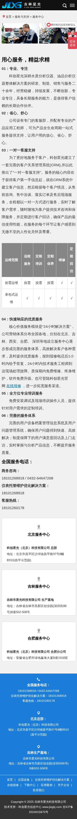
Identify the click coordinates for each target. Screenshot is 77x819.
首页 (8, 16)
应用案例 (46, 785)
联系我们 (38, 790)
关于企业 (63, 785)
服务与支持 (22, 16)
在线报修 (13, 386)
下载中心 (30, 785)
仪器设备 (24, 779)
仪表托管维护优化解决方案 (52, 779)
